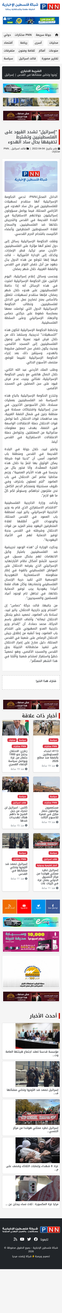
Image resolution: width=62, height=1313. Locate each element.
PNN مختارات (23, 35)
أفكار (42, 50)
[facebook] (35, 1239)
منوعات (53, 50)
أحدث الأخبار (43, 1015)
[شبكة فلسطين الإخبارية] (31, 5)
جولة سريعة (43, 35)
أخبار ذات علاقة (39, 715)
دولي (7, 35)
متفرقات (9, 50)
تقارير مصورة (50, 58)
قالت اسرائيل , (17, 148)
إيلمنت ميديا (18, 1256)
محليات (53, 42)
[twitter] (28, 1239)
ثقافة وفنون (26, 50)
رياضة (23, 42)
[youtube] (21, 1239)
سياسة (8, 58)
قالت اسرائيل (27, 58)
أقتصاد (8, 42)
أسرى (38, 42)
